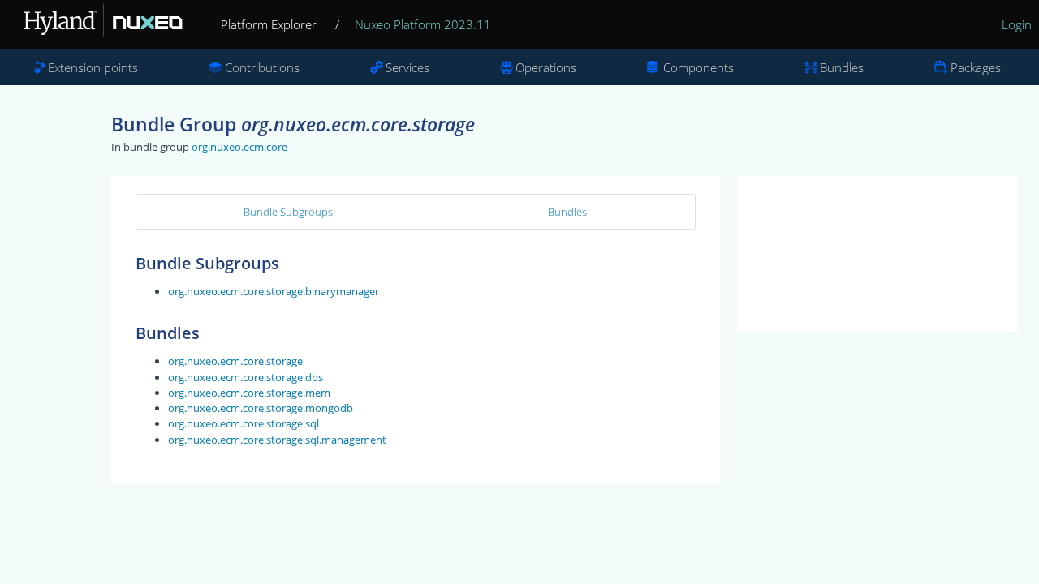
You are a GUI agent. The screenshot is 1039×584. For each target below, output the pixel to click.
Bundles (842, 67)
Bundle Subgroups (288, 211)
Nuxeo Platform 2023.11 (423, 24)
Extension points (93, 67)
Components (698, 67)
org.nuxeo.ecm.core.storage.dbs (245, 377)
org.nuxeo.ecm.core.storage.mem (249, 392)
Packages (976, 67)
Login (1017, 24)
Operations (545, 67)
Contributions (262, 67)
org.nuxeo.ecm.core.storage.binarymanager (273, 291)
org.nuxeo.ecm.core (239, 147)
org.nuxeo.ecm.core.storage (235, 361)
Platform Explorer (269, 24)
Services (407, 67)
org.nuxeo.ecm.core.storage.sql (243, 423)
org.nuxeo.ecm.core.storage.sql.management (277, 439)
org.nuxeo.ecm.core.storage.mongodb (260, 408)
